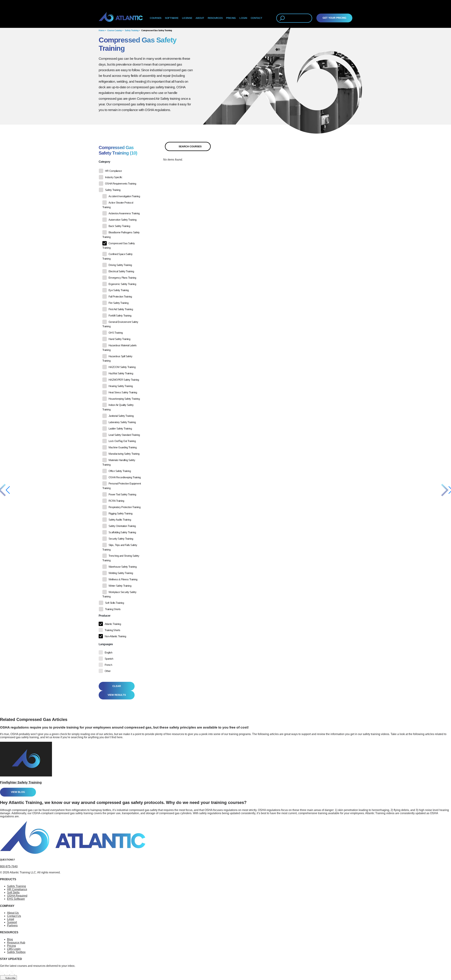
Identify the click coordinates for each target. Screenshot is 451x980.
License (187, 18)
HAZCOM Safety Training (122, 366)
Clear (116, 686)
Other (108, 670)
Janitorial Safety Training (121, 415)
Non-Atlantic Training (115, 636)
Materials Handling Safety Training (118, 462)
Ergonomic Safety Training (122, 283)
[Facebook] (7, 973)
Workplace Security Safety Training (119, 594)
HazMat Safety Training (121, 373)
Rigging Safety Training (120, 513)
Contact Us (14, 915)
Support (12, 922)
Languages (106, 644)
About (200, 18)
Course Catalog (114, 30)
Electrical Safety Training (121, 271)
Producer (104, 615)
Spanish (109, 658)
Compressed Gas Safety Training (156, 30)
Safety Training (131, 30)
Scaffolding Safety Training (122, 532)
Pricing (11, 945)
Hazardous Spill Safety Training (117, 358)
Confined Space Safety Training (117, 256)
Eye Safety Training (119, 290)
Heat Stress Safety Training (123, 392)
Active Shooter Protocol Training (117, 205)
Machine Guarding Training (123, 447)
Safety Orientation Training (122, 525)
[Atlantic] (121, 18)
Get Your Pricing (334, 18)
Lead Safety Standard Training (124, 434)
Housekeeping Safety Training (124, 398)
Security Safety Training (121, 538)
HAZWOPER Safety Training (124, 379)
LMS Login (14, 948)
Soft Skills (13, 892)
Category (104, 161)
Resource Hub (16, 942)
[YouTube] (17, 973)
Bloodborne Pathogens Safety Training (121, 234)
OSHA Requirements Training (120, 183)
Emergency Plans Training (122, 277)
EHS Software (16, 898)
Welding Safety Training (121, 573)
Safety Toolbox (16, 952)
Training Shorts (113, 609)
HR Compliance (113, 170)
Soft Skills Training (114, 602)
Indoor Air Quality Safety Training (118, 407)
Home (101, 30)
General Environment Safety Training (120, 324)
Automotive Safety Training (122, 219)
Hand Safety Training (119, 338)
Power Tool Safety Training (122, 494)
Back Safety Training (119, 226)
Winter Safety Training (120, 585)
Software (171, 18)
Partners (12, 925)
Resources (215, 18)
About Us (13, 912)
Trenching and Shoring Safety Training (120, 558)
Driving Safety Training (120, 264)
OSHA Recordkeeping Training (125, 477)
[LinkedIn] (2, 973)
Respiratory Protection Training (124, 507)
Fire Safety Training (118, 302)
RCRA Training (116, 500)
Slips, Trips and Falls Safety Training (119, 547)
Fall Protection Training (120, 296)
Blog (10, 939)
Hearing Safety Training (121, 386)
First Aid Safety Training (121, 309)
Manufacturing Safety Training (124, 453)
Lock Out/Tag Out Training (122, 441)
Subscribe (10, 978)
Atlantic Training (113, 623)
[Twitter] (12, 973)
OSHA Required (17, 895)
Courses (155, 18)
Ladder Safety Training (120, 428)
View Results (117, 695)
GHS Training (116, 332)
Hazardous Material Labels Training (119, 347)
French (108, 664)
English (108, 652)
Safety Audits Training (120, 519)
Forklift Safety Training (120, 315)
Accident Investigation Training (124, 196)
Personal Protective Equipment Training (121, 486)
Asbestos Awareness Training (124, 213)
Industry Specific (113, 177)
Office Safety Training (120, 470)
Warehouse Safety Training (123, 566)
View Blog (18, 792)
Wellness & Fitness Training (123, 579)
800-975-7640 (9, 866)
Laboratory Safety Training (122, 422)
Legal (10, 919)
